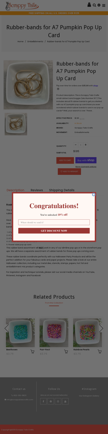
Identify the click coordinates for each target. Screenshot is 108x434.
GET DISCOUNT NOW (54, 231)
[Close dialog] (93, 194)
